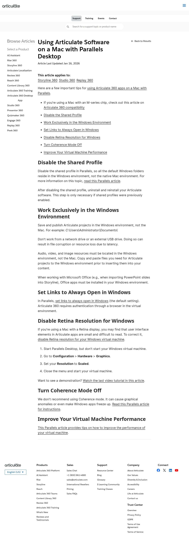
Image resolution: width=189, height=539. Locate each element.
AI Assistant (13, 55)
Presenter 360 (15, 110)
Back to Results (143, 41)
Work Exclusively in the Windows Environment (77, 122)
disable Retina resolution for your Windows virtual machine (81, 339)
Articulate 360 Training (19, 90)
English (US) (16, 473)
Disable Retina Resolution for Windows (72, 137)
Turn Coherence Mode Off (63, 145)
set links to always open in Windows (81, 301)
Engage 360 (13, 120)
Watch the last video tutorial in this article (113, 380)
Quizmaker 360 (15, 115)
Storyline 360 (14, 65)
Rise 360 (12, 60)
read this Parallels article (102, 181)
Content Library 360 (18, 85)
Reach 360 (13, 80)
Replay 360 (13, 125)
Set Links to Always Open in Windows (71, 130)
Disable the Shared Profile (63, 115)
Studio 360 (13, 105)
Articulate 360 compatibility (64, 107)
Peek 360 (12, 130)
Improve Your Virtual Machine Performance (75, 152)
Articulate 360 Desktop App (20, 98)
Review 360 (13, 75)
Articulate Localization (19, 70)
